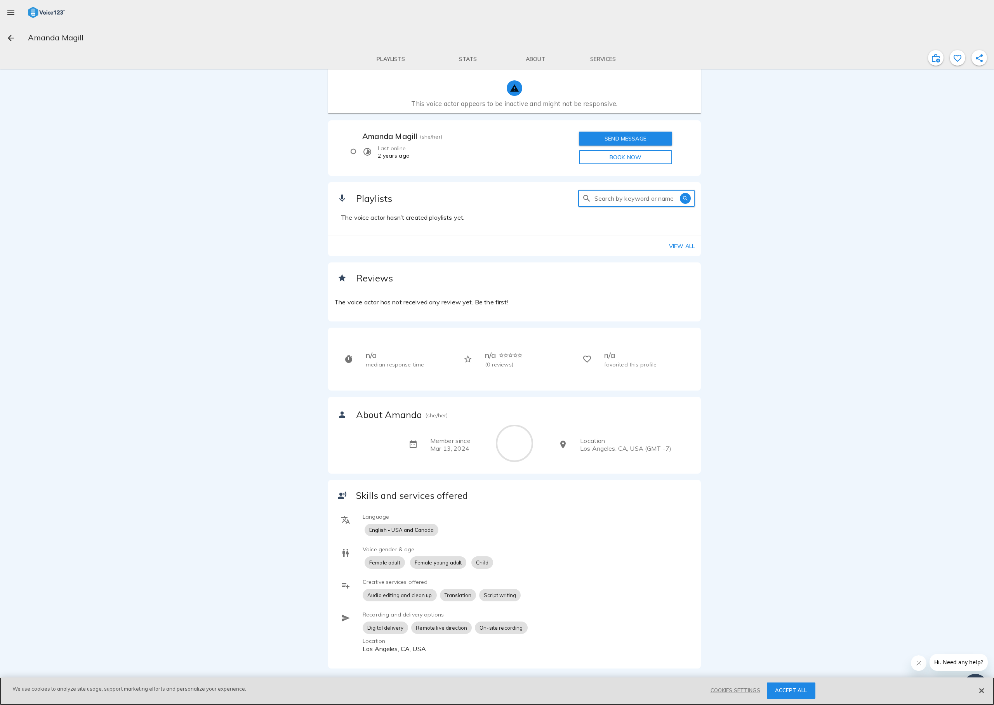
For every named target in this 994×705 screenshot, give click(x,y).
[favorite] (957, 58)
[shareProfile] (979, 58)
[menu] (11, 12)
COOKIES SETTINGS (735, 690)
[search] (586, 198)
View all (682, 246)
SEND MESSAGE (625, 138)
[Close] (981, 690)
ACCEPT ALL (791, 690)
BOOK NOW (625, 157)
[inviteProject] (936, 58)
